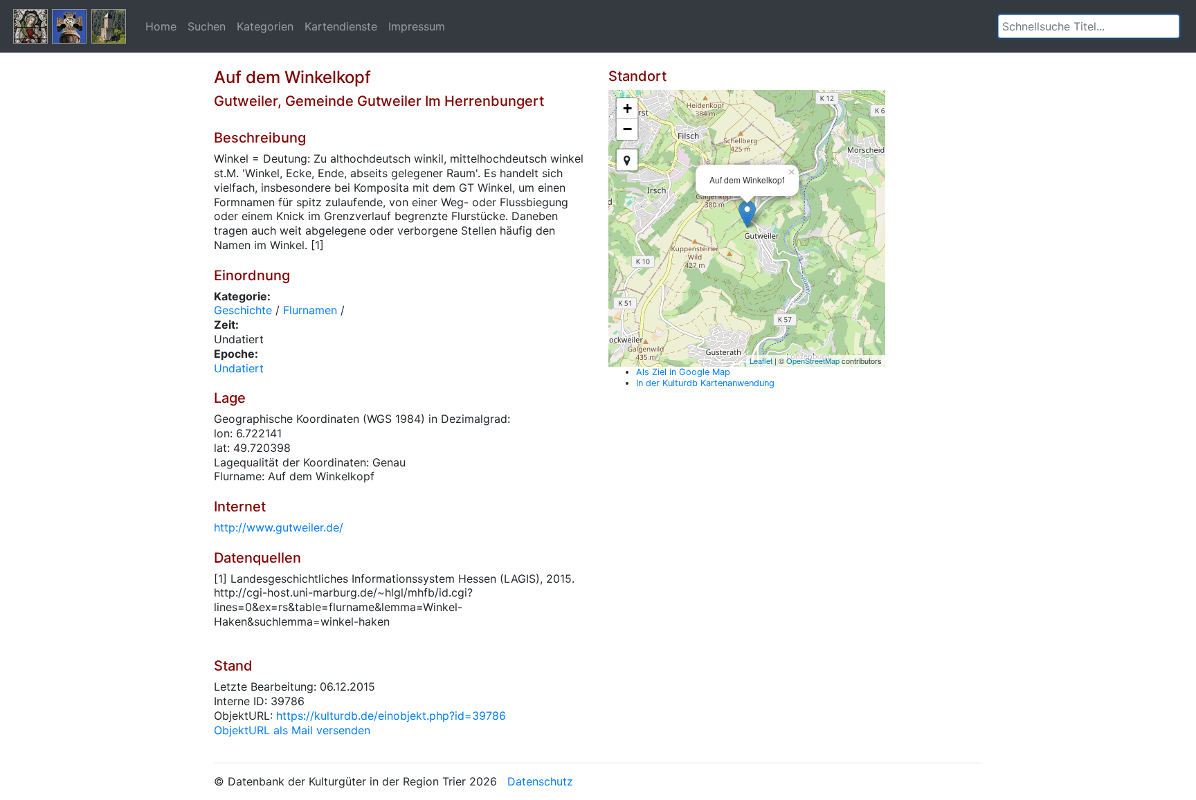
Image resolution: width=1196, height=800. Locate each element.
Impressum (416, 26)
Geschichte (243, 310)
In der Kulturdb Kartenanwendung (705, 383)
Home (160, 26)
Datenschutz (540, 781)
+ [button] (627, 108)
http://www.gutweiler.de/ (278, 527)
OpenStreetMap (813, 360)
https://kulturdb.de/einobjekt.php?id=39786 (391, 715)
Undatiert (239, 368)
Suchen (207, 26)
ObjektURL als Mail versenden (292, 730)
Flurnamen (310, 310)
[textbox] (1089, 26)
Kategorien (265, 26)
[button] (1169, 26)
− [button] (627, 129)
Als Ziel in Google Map (683, 372)
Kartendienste (341, 26)
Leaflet (761, 360)
